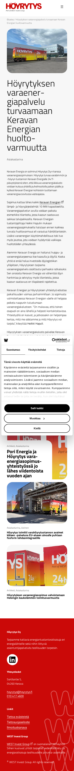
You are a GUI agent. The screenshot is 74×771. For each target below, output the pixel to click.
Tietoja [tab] (61, 349)
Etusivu (10, 19)
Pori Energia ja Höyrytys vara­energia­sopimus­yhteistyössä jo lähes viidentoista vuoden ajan (25, 463)
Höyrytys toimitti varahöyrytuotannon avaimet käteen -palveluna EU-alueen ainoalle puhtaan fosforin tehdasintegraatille (35, 535)
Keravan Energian (50, 202)
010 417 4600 (15, 696)
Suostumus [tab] (13, 349)
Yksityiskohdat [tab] (37, 349)
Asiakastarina (15, 159)
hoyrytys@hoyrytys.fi (19, 692)
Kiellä (37, 428)
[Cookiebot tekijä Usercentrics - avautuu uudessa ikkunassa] (55, 340)
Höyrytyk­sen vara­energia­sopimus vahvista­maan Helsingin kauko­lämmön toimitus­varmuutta (36, 596)
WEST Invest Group (18, 744)
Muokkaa (35, 418)
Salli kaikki (37, 408)
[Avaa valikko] (62, 7)
